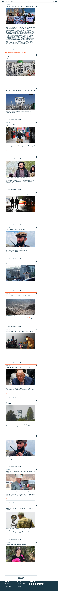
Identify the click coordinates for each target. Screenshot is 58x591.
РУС (48, 1)
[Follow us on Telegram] (39, 584)
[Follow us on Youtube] (33, 584)
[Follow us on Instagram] (35, 584)
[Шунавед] (53, 1)
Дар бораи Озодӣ (7, 583)
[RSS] (41, 584)
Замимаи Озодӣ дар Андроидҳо (21, 583)
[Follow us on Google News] (29, 584)
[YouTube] (51, 1)
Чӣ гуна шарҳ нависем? (8, 586)
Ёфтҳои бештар (20, 577)
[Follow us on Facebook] (31, 584)
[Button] (10, 49)
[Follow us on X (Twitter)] (37, 584)
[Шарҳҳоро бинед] (31, 49)
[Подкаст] (43, 584)
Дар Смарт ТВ (19, 586)
